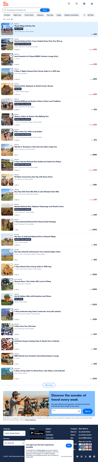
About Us (73, 432)
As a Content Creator (85, 435)
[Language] (84, 3)
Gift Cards (74, 444)
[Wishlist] (69, 4)
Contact (48, 432)
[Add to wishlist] (11, 25)
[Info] (11, 19)
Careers (73, 435)
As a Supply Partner (84, 432)
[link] (49, 29)
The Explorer (73, 448)
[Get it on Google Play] (37, 433)
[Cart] (77, 4)
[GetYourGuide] (5, 4)
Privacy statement (30, 420)
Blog (72, 438)
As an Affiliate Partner (85, 438)
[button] (49, 29)
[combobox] (21, 10)
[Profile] (92, 4)
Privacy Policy (50, 438)
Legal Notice (49, 435)
